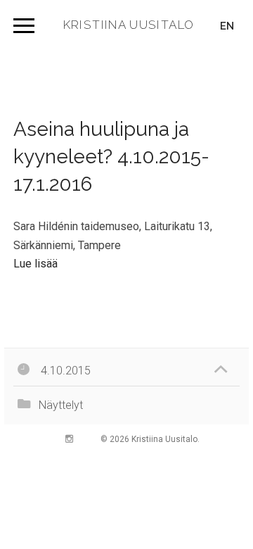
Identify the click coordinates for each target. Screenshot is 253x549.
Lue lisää (35, 263)
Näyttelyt (61, 405)
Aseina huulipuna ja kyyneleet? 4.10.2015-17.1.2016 (111, 157)
